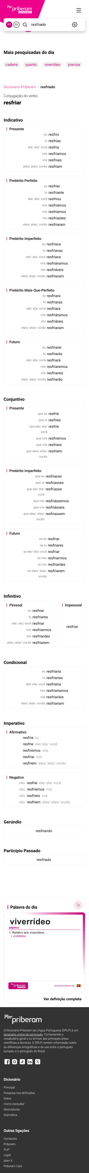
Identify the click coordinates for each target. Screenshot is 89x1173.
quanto (31, 64)
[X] (37, 1064)
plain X (8, 1160)
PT (9, 24)
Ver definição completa (62, 999)
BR (16, 24)
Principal (9, 1087)
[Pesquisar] (25, 25)
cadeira (12, 64)
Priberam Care (13, 1166)
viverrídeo (52, 64)
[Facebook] (7, 1064)
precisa (74, 64)
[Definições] (74, 25)
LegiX (7, 1155)
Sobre (7, 1098)
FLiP (6, 1150)
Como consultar (14, 1104)
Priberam (10, 1144)
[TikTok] (22, 1064)
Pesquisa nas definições (19, 1093)
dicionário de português (23, 1034)
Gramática (10, 1115)
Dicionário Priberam (20, 87)
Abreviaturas (12, 1109)
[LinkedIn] (29, 1064)
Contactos (10, 1139)
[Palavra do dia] (78, 905)
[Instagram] (14, 1064)
